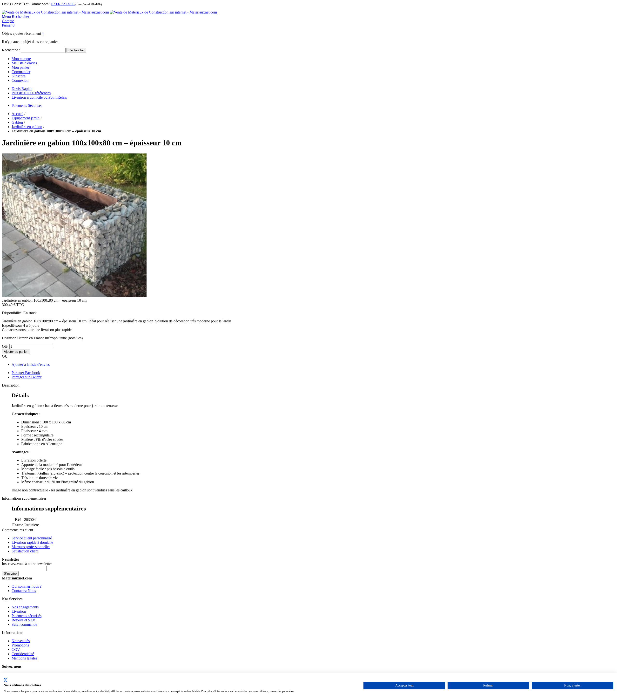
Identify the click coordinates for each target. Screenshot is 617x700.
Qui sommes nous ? (26, 586)
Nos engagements (25, 607)
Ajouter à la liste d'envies (31, 364)
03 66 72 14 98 (63, 4)
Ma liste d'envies (24, 63)
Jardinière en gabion (27, 127)
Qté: (5, 346)
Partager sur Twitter (26, 377)
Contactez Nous (24, 591)
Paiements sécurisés (26, 616)
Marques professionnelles (31, 547)
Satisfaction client (25, 551)
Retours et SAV (23, 620)
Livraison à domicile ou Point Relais (39, 97)
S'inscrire (19, 76)
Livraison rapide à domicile (32, 542)
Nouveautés (21, 641)
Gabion (17, 122)
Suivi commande (24, 624)
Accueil (17, 114)
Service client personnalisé (32, 538)
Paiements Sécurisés (27, 105)
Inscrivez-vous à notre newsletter (27, 564)
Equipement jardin (26, 118)
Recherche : (11, 50)
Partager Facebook (26, 373)
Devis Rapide (22, 89)
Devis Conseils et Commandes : (26, 4)
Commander (21, 72)
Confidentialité (23, 654)
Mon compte (21, 59)
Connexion (20, 80)
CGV (16, 649)
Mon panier (20, 67)
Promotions (20, 645)
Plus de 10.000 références (31, 93)
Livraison (19, 611)
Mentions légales (24, 658)
